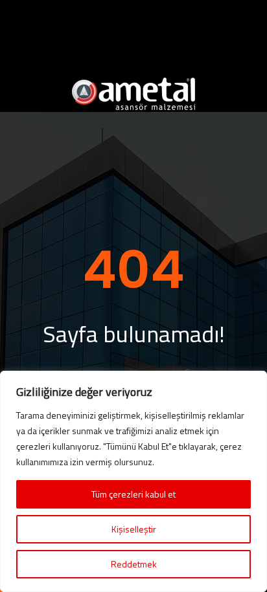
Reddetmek (134, 564)
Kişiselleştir (133, 529)
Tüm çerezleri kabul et (133, 494)
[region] (133, 481)
